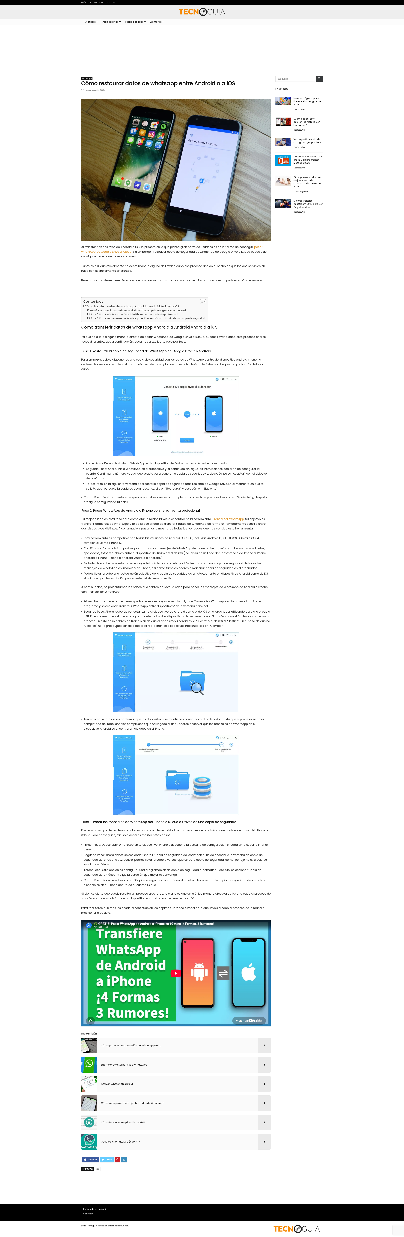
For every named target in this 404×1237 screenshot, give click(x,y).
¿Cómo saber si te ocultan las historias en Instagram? (307, 122)
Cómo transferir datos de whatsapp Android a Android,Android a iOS (132, 306)
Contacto (111, 2)
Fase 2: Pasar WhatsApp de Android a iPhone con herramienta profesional (134, 314)
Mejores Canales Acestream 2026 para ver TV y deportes (308, 204)
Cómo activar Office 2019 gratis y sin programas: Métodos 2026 (308, 160)
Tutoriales (89, 22)
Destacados (299, 109)
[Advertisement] (202, 49)
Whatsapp (87, 78)
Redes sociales (134, 22)
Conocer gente (300, 191)
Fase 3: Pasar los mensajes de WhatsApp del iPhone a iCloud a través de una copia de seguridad (148, 318)
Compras (156, 22)
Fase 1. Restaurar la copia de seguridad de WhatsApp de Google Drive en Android (138, 310)
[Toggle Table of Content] (201, 301)
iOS (97, 1169)
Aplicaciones (110, 22)
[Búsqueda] (319, 79)
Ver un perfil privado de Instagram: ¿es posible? (307, 141)
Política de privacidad (92, 2)
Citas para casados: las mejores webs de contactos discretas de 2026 (307, 182)
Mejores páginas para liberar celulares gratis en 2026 (308, 101)
